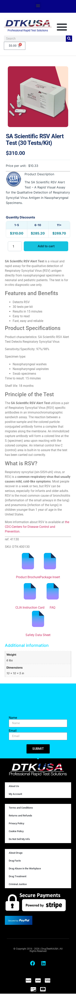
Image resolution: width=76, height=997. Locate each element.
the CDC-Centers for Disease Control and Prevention (37, 526)
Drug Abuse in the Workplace (25, 868)
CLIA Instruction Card (29, 607)
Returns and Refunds (20, 815)
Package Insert (50, 577)
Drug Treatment (17, 876)
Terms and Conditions (21, 807)
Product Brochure (28, 577)
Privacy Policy (16, 823)
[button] (38, 5)
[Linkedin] (43, 963)
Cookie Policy (16, 831)
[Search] (69, 38)
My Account (15, 794)
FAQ (52, 607)
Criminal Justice (18, 884)
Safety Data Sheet (38, 635)
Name (13, 717)
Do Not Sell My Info (19, 839)
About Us (14, 786)
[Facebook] (33, 963)
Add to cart (46, 246)
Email (13, 730)
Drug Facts (15, 860)
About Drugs (16, 852)
